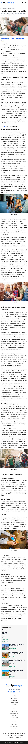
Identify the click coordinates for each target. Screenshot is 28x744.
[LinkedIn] (14, 692)
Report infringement (12, 735)
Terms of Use (6, 733)
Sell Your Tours (14, 728)
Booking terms (13, 733)
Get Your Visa (14, 724)
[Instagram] (11, 692)
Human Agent (14, 700)
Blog (6, 8)
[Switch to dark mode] (25, 2)
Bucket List (14, 704)
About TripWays (14, 711)
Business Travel (11, 8)
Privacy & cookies (20, 733)
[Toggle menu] (22, 2)
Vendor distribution (11, 737)
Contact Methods (14, 713)
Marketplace (20, 735)
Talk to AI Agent (14, 698)
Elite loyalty (18, 737)
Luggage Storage (14, 726)
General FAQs (14, 715)
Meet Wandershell (14, 717)
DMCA (6, 735)
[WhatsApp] (20, 692)
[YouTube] (8, 692)
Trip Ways (2, 8)
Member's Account (14, 702)
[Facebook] (17, 692)
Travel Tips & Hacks (10, 14)
